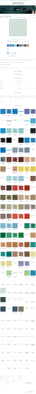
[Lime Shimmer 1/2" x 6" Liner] (10, 53)
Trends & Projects (14, 384)
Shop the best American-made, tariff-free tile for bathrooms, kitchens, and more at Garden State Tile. (18, 0)
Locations (7, 380)
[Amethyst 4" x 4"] (10, 45)
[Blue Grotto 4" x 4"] (20, 45)
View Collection (34, 17)
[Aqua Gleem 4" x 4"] (15, 45)
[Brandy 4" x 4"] (25, 45)
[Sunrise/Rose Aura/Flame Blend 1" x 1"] (13, 53)
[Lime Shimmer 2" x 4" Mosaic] (15, 53)
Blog (12, 380)
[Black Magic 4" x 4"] (18, 45)
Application (29, 17)
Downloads (24, 17)
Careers (7, 384)
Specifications (20, 17)
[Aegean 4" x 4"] (8, 45)
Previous (6, 45)
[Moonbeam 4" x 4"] (8, 49)
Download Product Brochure (18, 74)
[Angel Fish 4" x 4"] (13, 45)
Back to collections (33, 15)
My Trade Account (2, 380)
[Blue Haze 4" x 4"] (23, 45)
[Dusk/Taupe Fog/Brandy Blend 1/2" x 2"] (8, 53)
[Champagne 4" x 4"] (28, 45)
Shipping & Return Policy (8, 386)
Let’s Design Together (21, 380)
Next (29, 45)
